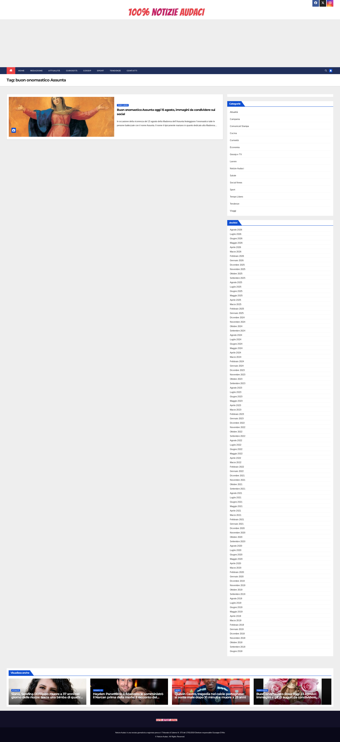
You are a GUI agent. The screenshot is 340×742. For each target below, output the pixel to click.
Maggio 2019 (236, 612)
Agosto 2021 (236, 493)
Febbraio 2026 (237, 256)
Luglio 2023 (235, 392)
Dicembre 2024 (237, 317)
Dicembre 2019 (237, 581)
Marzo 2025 (235, 304)
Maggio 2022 (236, 453)
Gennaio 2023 (237, 418)
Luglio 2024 (235, 339)
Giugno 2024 (236, 344)
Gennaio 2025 (237, 313)
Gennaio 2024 (237, 366)
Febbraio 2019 (237, 625)
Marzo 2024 (235, 357)
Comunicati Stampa (239, 126)
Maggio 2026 (236, 243)
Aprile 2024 (235, 353)
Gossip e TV (236, 154)
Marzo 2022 (235, 462)
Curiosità (72, 70)
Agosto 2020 (236, 546)
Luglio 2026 (235, 234)
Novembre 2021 (237, 480)
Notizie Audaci (237, 168)
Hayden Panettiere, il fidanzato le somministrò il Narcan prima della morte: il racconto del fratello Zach (128, 697)
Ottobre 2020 (236, 537)
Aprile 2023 (235, 405)
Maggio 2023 (236, 401)
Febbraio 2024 (237, 361)
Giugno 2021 (236, 502)
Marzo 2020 (235, 568)
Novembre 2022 (237, 427)
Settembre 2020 (237, 541)
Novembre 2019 (237, 585)
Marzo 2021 (235, 515)
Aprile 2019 (235, 616)
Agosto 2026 (236, 230)
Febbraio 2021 (237, 519)
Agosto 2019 (236, 598)
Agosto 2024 (236, 335)
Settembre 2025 (237, 278)
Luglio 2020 (235, 550)
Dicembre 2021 (237, 475)
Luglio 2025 (235, 287)
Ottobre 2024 (236, 326)
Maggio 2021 (236, 506)
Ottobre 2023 (236, 379)
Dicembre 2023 (237, 370)
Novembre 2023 (237, 374)
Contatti (132, 70)
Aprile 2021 (235, 511)
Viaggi (233, 211)
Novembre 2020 (237, 533)
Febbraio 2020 (237, 572)
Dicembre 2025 (237, 265)
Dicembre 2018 (237, 634)
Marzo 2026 (235, 252)
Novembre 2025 (237, 269)
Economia (235, 147)
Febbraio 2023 (237, 414)
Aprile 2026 (235, 247)
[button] (326, 70)
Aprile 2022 (235, 458)
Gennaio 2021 (237, 524)
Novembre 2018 (237, 638)
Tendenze (115, 70)
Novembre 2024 (237, 322)
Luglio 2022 (235, 445)
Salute (233, 175)
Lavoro (233, 161)
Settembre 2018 (237, 647)
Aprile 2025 (235, 300)
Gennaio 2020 (237, 576)
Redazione (36, 70)
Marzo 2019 (235, 620)
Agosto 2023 (236, 388)
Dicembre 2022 (237, 423)
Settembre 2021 (237, 489)
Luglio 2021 (235, 497)
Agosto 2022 (236, 440)
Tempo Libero (123, 105)
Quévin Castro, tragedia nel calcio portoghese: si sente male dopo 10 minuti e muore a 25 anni (210, 695)
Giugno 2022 (236, 449)
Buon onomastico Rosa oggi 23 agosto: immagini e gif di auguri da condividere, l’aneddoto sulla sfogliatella (286, 697)
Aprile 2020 (235, 563)
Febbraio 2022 (237, 467)
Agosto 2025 (236, 282)
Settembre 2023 (237, 383)
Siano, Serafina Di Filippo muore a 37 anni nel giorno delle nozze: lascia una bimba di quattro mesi (46, 697)
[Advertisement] (170, 43)
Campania (235, 119)
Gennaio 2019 (237, 629)
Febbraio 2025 (237, 309)
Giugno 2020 (236, 554)
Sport (100, 70)
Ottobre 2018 (236, 642)
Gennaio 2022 (237, 471)
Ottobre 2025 (236, 273)
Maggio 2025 (236, 295)
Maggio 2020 (236, 559)
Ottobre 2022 (236, 432)
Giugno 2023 (236, 396)
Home (21, 70)
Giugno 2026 (236, 238)
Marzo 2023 (235, 410)
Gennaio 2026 (237, 260)
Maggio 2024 (236, 348)
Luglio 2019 (235, 603)
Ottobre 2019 (236, 590)
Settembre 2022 (237, 436)
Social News (236, 182)
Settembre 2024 (237, 331)
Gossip (87, 70)
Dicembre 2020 (237, 528)
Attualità (54, 70)
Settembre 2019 (237, 594)
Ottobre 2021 (236, 484)
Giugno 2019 (236, 607)
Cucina (233, 133)
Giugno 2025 (236, 291)
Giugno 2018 (236, 651)
